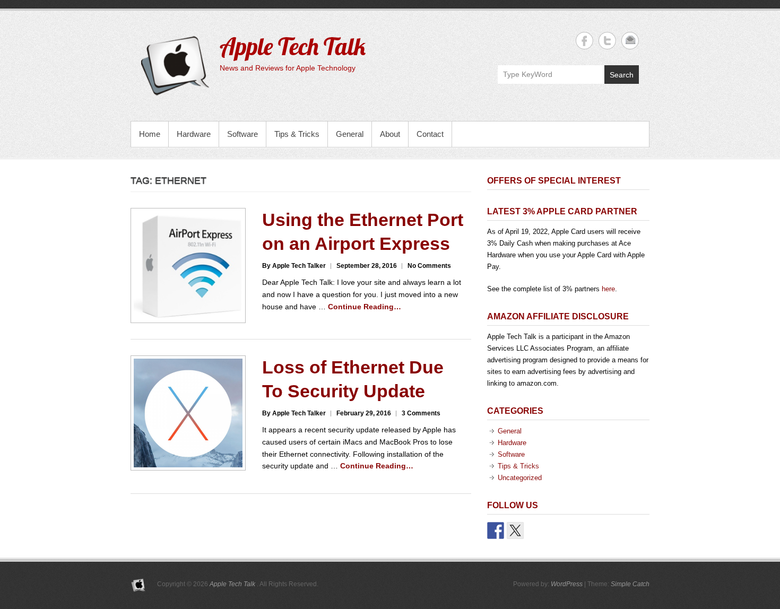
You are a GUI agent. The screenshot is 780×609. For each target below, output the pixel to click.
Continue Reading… (364, 306)
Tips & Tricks (296, 133)
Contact (430, 133)
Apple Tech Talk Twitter (607, 40)
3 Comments (421, 413)
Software (242, 133)
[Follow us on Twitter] (515, 530)
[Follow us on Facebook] (495, 530)
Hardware (194, 133)
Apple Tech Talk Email (630, 40)
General (349, 133)
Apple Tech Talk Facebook (584, 40)
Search (622, 75)
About (390, 133)
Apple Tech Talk (293, 46)
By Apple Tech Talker (294, 265)
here (608, 289)
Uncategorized (520, 478)
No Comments (429, 265)
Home (149, 133)
